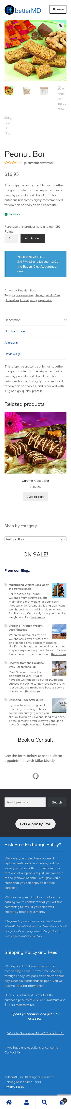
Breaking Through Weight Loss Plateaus (25, 627)
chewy (39, 295)
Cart (59, 1099)
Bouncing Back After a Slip (26, 700)
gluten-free (12, 300)
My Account (27, 1102)
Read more (38, 617)
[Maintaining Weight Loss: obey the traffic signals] (59, 590)
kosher (24, 300)
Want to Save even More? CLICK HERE (35, 1033)
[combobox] (36, 539)
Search (57, 802)
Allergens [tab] (11, 342)
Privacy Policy (14, 1087)
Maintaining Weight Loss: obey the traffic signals (29, 586)
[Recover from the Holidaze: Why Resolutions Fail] (59, 668)
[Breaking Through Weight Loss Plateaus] (59, 631)
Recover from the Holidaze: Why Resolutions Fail (26, 665)
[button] (60, 25)
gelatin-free (52, 295)
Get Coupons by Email (35, 824)
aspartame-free (23, 295)
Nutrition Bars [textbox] (34, 539)
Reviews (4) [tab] (13, 354)
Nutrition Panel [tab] (15, 331)
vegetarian (45, 300)
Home (9, 1102)
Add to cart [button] (35, 497)
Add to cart (33, 238)
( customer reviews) (39, 163)
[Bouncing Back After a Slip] (59, 705)
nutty (33, 300)
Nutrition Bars (27, 290)
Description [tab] (13, 320)
